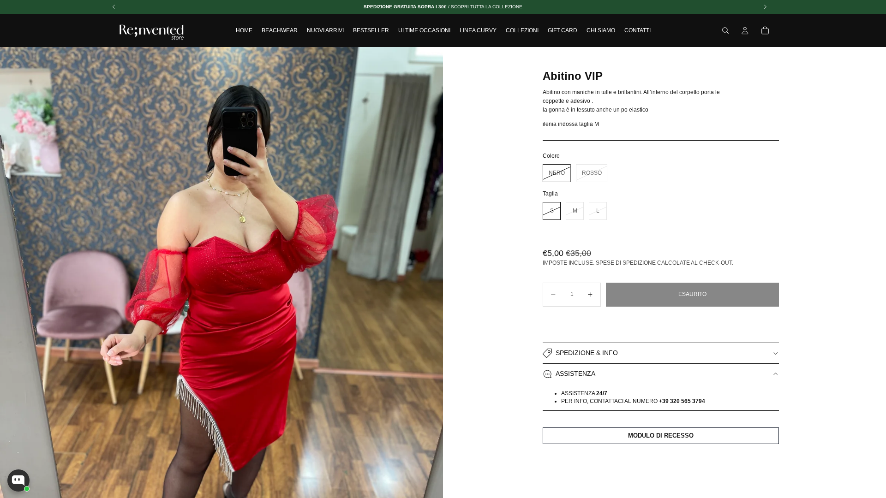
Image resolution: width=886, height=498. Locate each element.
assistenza (575, 373)
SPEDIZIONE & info (587, 352)
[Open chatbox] (18, 480)
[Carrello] (765, 30)
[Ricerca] (725, 30)
